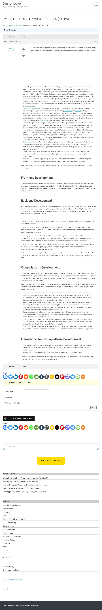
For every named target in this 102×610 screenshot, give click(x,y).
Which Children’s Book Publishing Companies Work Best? (25, 478)
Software (6, 543)
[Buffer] (57, 376)
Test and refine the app (30, 142)
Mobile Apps (18, 25)
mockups (78, 111)
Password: (8, 398)
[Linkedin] (15, 376)
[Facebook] (5, 376)
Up (24, 49)
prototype (71, 116)
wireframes (68, 111)
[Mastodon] (67, 376)
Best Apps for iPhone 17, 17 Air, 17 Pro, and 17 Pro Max (24, 491)
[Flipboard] (62, 376)
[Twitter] (10, 376)
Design (5, 515)
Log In (93, 407)
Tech (5, 547)
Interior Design (9, 529)
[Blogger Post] (46, 376)
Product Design (9, 540)
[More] (83, 376)
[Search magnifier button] (96, 447)
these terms (43, 120)
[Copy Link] (52, 376)
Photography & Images (12, 536)
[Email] (36, 376)
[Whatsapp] (31, 376)
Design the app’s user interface (33, 108)
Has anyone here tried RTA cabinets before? (20, 481)
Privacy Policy (8, 566)
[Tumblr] (41, 376)
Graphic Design (9, 526)
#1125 (96, 41)
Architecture (8, 508)
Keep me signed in (13, 403)
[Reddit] (26, 376)
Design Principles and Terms (14, 519)
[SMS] (77, 376)
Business (6, 512)
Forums (10, 25)
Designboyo (15, 4)
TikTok (19, 579)
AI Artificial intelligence (12, 505)
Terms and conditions (11, 570)
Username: (9, 391)
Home (5, 25)
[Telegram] (72, 376)
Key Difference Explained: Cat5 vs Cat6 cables (21, 488)
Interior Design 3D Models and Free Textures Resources (25, 485)
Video (5, 553)
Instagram (7, 579)
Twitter (14, 579)
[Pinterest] (20, 376)
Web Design (7, 557)
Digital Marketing (9, 522)
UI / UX (5, 550)
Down (24, 56)
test (65, 142)
